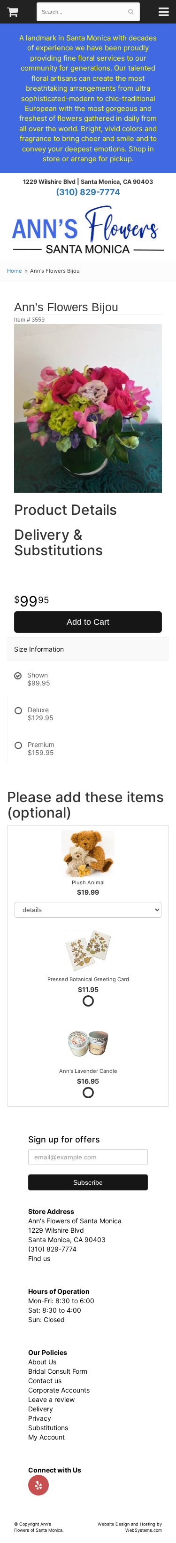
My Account (46, 1437)
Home (14, 271)
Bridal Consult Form (57, 1371)
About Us (42, 1362)
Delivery (40, 1409)
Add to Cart (88, 622)
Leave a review (51, 1399)
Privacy (39, 1418)
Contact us (44, 1381)
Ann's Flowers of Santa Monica (88, 233)
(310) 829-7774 (88, 192)
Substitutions (48, 1428)
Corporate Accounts (59, 1390)
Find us (39, 1258)
